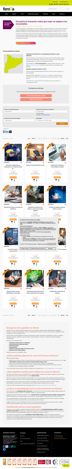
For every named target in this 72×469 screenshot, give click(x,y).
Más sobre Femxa (7, 452)
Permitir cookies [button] (25, 248)
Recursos (45, 14)
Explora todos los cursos (36, 99)
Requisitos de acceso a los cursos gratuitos (46, 385)
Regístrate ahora (44, 75)
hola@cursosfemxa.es (60, 438)
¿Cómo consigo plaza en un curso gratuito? (53, 368)
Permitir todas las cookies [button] (38, 248)
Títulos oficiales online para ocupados (36, 95)
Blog (22, 14)
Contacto (62, 14)
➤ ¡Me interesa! (25, 43)
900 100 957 (54, 4)
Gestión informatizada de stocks (35, 165)
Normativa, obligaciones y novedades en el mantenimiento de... (13, 166)
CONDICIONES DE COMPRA (43, 435)
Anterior (33, 138)
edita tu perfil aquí (61, 31)
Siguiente (62, 138)
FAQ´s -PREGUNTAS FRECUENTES (27, 443)
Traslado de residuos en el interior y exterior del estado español (35, 208)
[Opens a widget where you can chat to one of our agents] (66, 465)
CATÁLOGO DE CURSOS (25, 438)
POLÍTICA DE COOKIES (42, 438)
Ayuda (53, 14)
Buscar (63, 123)
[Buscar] (68, 9)
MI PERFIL (22, 436)
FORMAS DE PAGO (41, 452)
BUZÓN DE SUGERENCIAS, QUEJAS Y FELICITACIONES (43, 449)
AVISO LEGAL (40, 443)
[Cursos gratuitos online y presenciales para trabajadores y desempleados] (9, 9)
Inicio (6, 14)
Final (67, 138)
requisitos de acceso (35, 65)
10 (58, 138)
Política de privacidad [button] (42, 244)
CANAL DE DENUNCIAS (42, 445)
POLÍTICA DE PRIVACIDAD (42, 440)
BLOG (21, 441)
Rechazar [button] (50, 248)
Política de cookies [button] (32, 244)
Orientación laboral (33, 14)
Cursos (14, 14)
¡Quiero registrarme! (64, 1)
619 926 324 (65, 4)
